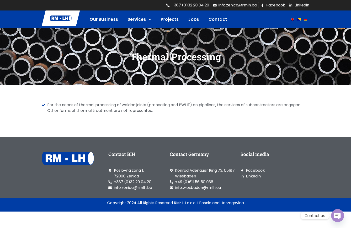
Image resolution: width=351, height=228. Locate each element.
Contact (217, 19)
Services (137, 19)
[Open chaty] (337, 215)
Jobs (193, 19)
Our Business (104, 19)
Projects (170, 19)
